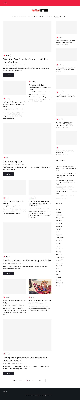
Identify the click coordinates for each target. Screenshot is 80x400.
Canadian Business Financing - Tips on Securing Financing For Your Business (39, 203)
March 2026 (59, 215)
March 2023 (59, 254)
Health (41, 17)
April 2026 (58, 212)
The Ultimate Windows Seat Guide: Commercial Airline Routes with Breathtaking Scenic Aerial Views (65, 124)
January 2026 (59, 220)
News (50, 17)
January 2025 (59, 240)
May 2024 (58, 246)
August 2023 (59, 251)
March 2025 (59, 234)
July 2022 (58, 268)
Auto (19, 17)
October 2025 (59, 223)
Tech (61, 17)
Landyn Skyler (7, 65)
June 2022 (58, 271)
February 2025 (59, 237)
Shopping (56, 17)
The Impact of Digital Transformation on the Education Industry (40, 87)
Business (24, 17)
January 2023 (59, 260)
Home (14, 17)
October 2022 (59, 263)
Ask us (5, 2)
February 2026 (59, 217)
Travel (65, 17)
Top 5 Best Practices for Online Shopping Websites (27, 260)
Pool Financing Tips (12, 161)
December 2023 (60, 249)
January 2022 (59, 285)
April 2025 (58, 232)
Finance (36, 17)
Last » (40, 380)
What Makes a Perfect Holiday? (40, 300)
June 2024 (58, 243)
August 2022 (59, 265)
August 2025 (59, 226)
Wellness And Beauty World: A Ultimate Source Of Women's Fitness (14, 104)
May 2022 (58, 274)
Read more (8, 75)
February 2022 (59, 282)
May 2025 (58, 229)
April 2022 (58, 277)
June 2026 (58, 209)
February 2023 (59, 257)
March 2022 (59, 280)
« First (14, 380)
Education (30, 17)
